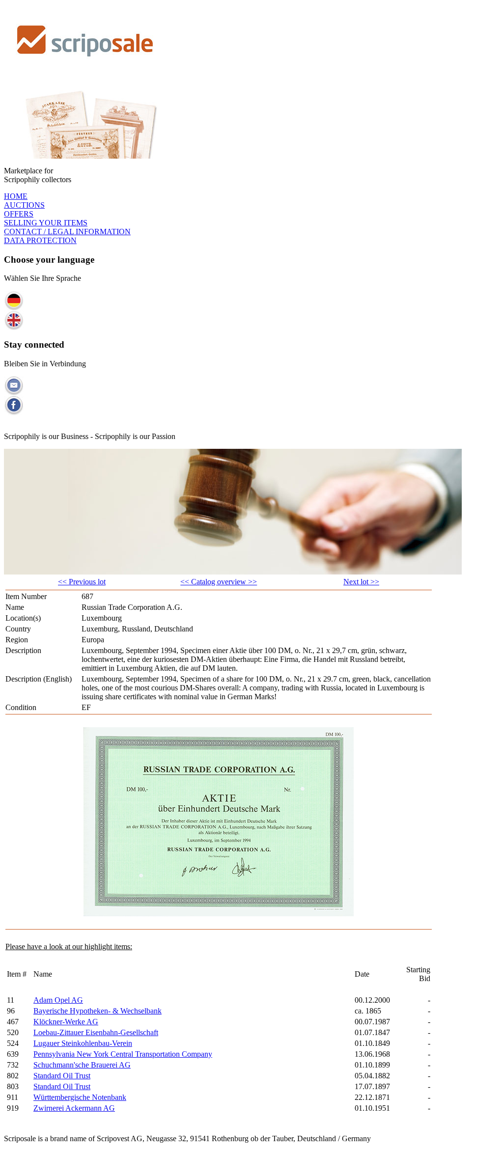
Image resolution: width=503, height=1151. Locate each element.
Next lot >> (361, 581)
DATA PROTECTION (40, 240)
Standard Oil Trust (61, 1075)
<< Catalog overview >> (218, 581)
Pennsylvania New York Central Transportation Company (122, 1054)
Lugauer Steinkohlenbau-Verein (82, 1043)
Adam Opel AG (58, 1000)
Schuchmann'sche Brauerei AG (82, 1065)
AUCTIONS (24, 205)
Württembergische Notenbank (79, 1097)
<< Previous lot (82, 581)
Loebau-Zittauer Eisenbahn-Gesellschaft (95, 1032)
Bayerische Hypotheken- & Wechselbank (97, 1011)
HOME (16, 196)
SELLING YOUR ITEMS (45, 223)
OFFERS (18, 214)
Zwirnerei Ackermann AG (74, 1108)
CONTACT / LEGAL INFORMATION (67, 231)
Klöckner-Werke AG (65, 1021)
